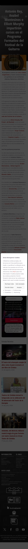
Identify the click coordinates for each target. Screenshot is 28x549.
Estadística (8, 292)
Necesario (8, 290)
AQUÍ (14, 271)
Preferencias (17, 290)
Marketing (17, 292)
